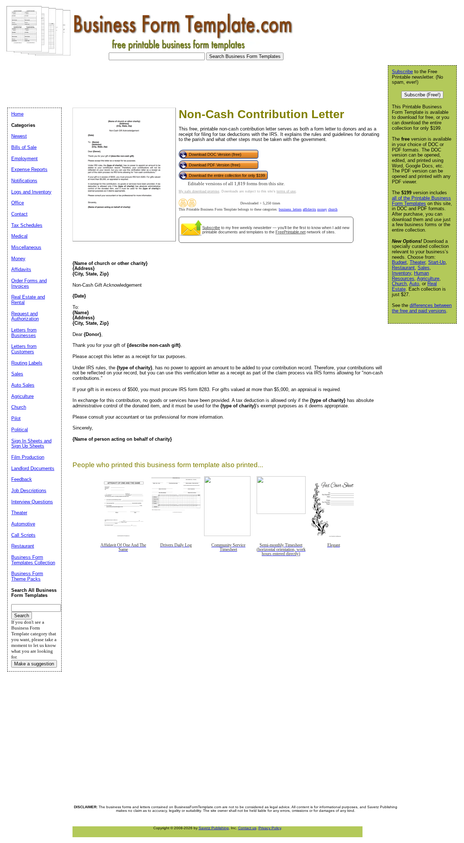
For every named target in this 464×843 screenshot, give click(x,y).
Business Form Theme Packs (27, 576)
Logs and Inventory (31, 192)
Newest (19, 136)
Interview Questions (32, 501)
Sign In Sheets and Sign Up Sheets (31, 443)
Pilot (16, 418)
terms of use (286, 191)
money (322, 209)
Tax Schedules (26, 225)
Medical (19, 236)
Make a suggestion (34, 663)
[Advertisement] (136, 82)
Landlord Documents (32, 468)
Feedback (21, 479)
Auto (414, 283)
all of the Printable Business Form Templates (421, 200)
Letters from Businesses (24, 332)
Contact (19, 214)
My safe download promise (199, 191)
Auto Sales (22, 385)
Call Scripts (23, 535)
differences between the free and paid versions (422, 308)
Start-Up (437, 262)
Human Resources (410, 275)
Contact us (247, 828)
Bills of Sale (24, 147)
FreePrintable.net (291, 232)
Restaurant (403, 267)
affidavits (309, 209)
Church (399, 283)
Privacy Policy (269, 828)
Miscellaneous (26, 247)
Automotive (23, 524)
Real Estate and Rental (28, 299)
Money (18, 258)
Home (17, 114)
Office (17, 202)
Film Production (27, 457)
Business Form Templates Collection (33, 560)
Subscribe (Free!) (422, 94)
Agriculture (428, 278)
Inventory (401, 273)
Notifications (24, 180)
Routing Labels (26, 363)
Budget (399, 262)
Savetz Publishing (214, 828)
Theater (417, 262)
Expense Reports (29, 169)
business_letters (290, 209)
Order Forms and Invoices (29, 283)
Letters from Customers (24, 349)
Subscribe (211, 227)
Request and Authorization (25, 316)
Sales (424, 267)
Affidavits (21, 269)
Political (19, 429)
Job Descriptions (28, 490)
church (332, 209)
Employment (24, 158)
